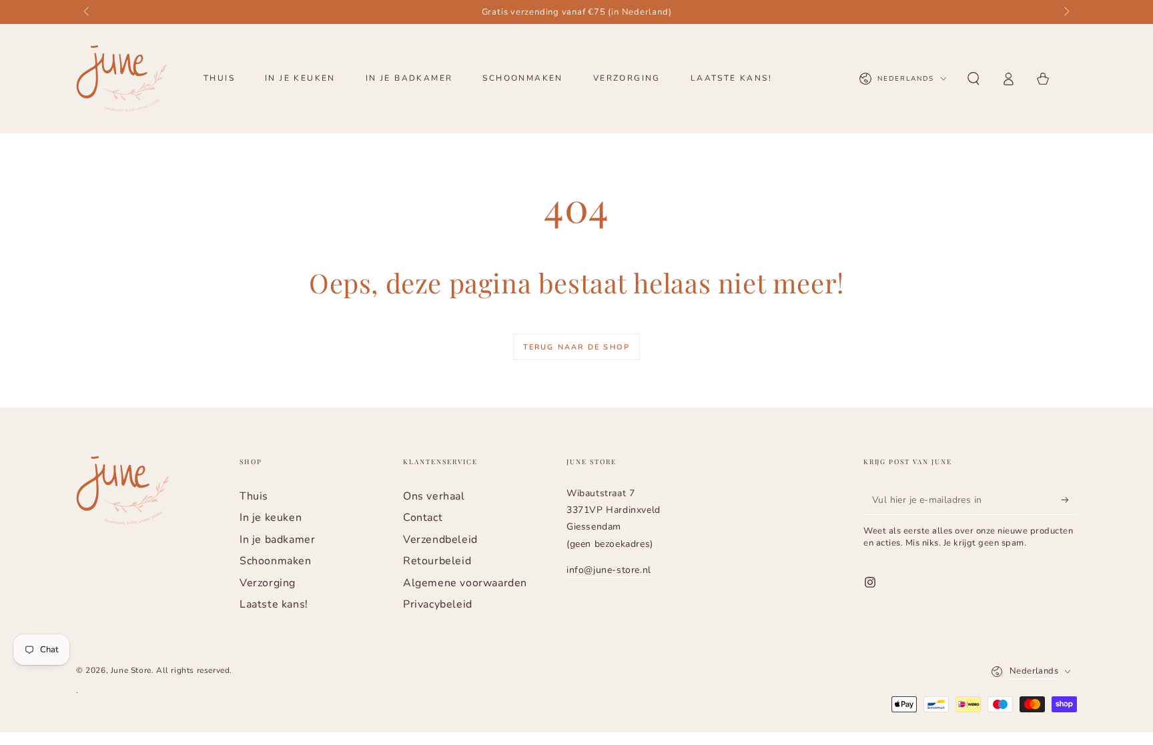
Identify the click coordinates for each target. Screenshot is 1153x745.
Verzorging (268, 583)
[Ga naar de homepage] (121, 78)
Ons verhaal (434, 496)
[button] (973, 78)
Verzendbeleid (440, 539)
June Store (131, 670)
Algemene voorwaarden (465, 583)
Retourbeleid (437, 561)
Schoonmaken (276, 561)
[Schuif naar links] (87, 12)
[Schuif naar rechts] (1065, 12)
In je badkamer (277, 539)
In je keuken (271, 517)
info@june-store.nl (608, 570)
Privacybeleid (437, 604)
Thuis (254, 496)
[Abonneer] (1069, 499)
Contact (422, 517)
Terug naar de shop (577, 347)
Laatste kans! (274, 604)
